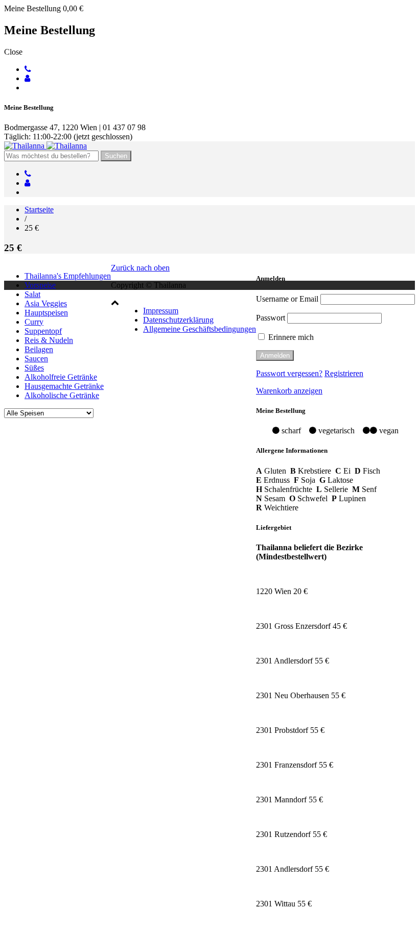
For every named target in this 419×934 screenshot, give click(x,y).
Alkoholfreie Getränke (61, 377)
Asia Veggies (46, 303)
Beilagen (39, 349)
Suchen (116, 156)
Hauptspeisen (46, 312)
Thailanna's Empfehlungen (68, 276)
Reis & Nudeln (49, 340)
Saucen (36, 358)
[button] (115, 302)
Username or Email (287, 298)
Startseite (39, 209)
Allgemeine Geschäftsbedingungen (199, 329)
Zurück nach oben (140, 267)
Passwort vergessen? (289, 373)
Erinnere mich (290, 337)
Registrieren (343, 373)
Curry (34, 321)
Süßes (34, 367)
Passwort (270, 317)
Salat (32, 294)
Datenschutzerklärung (178, 319)
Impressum (160, 310)
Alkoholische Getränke (62, 395)
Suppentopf (43, 331)
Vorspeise (40, 285)
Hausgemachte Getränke (64, 386)
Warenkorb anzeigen (289, 390)
